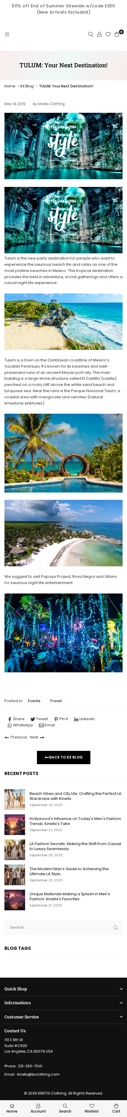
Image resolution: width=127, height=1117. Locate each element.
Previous (19, 737)
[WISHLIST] (108, 34)
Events (34, 701)
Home (9, 86)
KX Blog (27, 86)
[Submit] (115, 927)
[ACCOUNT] (99, 34)
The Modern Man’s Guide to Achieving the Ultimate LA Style (69, 872)
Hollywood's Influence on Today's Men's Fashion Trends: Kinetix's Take (75, 821)
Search (65, 1111)
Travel (56, 701)
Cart (116, 1111)
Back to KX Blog (66, 757)
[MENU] (7, 34)
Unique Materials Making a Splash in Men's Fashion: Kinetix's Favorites (70, 897)
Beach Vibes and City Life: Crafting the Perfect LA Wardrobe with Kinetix (75, 796)
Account (38, 1111)
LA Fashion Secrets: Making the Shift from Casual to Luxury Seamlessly (75, 847)
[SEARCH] (90, 34)
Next (34, 737)
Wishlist (91, 1111)
